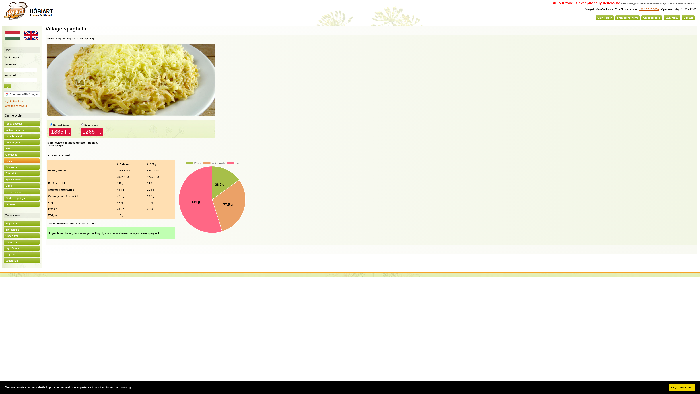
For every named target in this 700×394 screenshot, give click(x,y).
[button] (132, 387)
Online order (604, 17)
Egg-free (10, 254)
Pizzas (9, 148)
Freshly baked (13, 136)
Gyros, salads (13, 191)
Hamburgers (12, 142)
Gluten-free (12, 235)
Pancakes (11, 167)
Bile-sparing (12, 229)
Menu (8, 185)
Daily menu (671, 17)
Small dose (91, 124)
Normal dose (61, 124)
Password (10, 75)
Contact (688, 17)
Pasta (8, 160)
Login (7, 86)
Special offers (13, 179)
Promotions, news (627, 17)
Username (10, 64)
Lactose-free (12, 242)
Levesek (10, 204)
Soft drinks (11, 173)
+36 (641, 9)
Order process (651, 17)
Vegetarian (11, 260)
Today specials (13, 123)
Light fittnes (12, 248)
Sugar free (11, 223)
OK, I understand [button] (681, 387)
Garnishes (11, 154)
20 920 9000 (651, 9)
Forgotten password (15, 105)
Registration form (14, 101)
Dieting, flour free (15, 129)
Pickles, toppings (15, 198)
